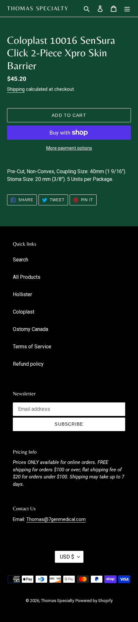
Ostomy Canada (30, 329)
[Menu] (127, 8)
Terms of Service (32, 347)
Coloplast (23, 312)
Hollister (22, 294)
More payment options (69, 148)
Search (20, 260)
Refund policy (28, 364)
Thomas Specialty (37, 8)
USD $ (67, 557)
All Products (26, 277)
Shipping (16, 89)
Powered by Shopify (94, 600)
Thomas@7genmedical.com (56, 519)
